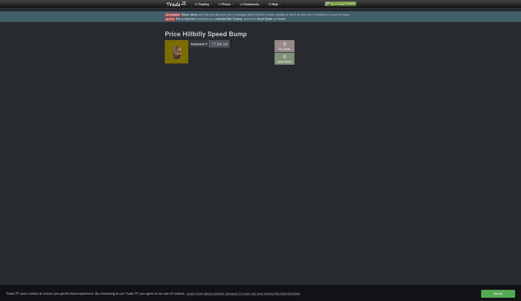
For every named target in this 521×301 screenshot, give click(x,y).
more (282, 19)
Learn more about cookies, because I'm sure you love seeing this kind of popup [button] (243, 293)
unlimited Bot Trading (228, 19)
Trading (204, 4)
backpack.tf (199, 43)
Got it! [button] (498, 293)
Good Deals (264, 19)
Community (251, 4)
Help (275, 4)
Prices (226, 4)
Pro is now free (185, 19)
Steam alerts (189, 14)
